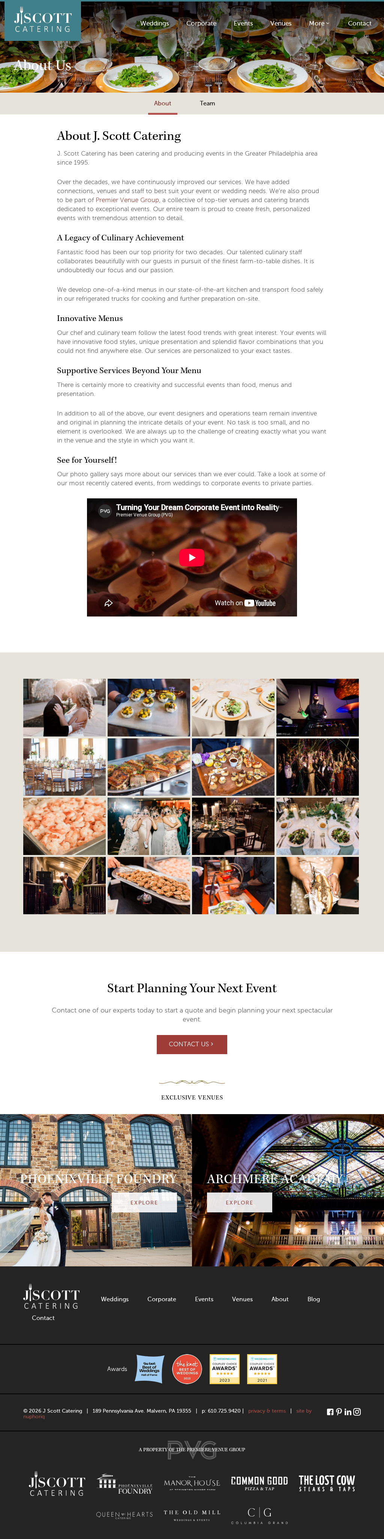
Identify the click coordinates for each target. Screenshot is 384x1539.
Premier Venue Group (127, 200)
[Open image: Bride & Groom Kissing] (64, 884)
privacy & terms (267, 1411)
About (162, 103)
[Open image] (64, 706)
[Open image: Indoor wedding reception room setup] (64, 765)
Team (207, 103)
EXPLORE (144, 1203)
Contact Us (189, 1044)
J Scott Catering (42, 21)
